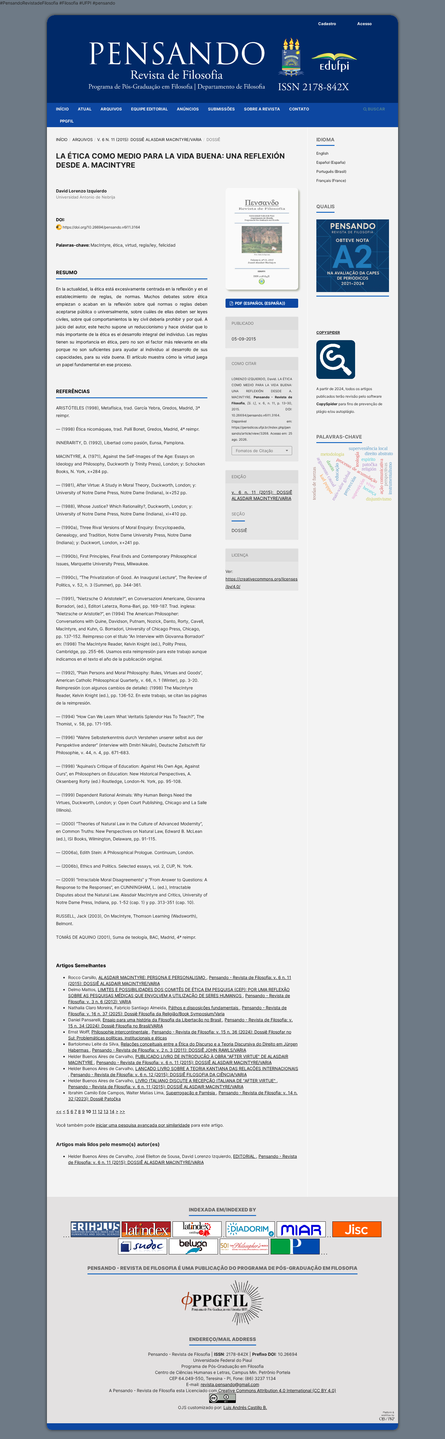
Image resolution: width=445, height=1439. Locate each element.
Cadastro (327, 23)
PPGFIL (67, 121)
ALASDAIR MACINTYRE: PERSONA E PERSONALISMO (152, 977)
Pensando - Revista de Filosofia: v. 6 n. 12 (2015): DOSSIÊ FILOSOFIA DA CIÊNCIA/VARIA (159, 1074)
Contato (299, 109)
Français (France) (331, 180)
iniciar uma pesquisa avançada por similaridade (143, 1125)
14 (112, 1111)
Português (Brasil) (331, 171)
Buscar (376, 109)
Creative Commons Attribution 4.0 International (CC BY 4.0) (276, 1390)
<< (58, 1111)
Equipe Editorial (149, 109)
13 (106, 1111)
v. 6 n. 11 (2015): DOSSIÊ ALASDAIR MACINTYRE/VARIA (149, 139)
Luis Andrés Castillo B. (245, 1407)
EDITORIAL (244, 1156)
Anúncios (188, 109)
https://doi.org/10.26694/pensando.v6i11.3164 (101, 227)
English (322, 153)
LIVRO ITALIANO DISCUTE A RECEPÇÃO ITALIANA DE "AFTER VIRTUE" (206, 1080)
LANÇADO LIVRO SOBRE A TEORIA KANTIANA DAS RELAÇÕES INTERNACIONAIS (216, 1068)
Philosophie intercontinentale (120, 1031)
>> (122, 1111)
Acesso (364, 23)
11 (94, 1111)
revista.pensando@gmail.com (230, 1384)
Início (62, 109)
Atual (84, 109)
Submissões (221, 109)
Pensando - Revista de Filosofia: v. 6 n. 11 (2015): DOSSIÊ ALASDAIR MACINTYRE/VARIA (184, 1062)
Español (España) (330, 162)
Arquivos (111, 109)
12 (100, 1111)
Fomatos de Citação (254, 450)
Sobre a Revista (262, 109)
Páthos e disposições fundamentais (203, 1007)
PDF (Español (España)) (259, 303)
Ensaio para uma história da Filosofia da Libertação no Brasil (162, 1019)
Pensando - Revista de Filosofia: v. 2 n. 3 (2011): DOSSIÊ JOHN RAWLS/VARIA (169, 1050)
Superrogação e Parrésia (191, 1092)
